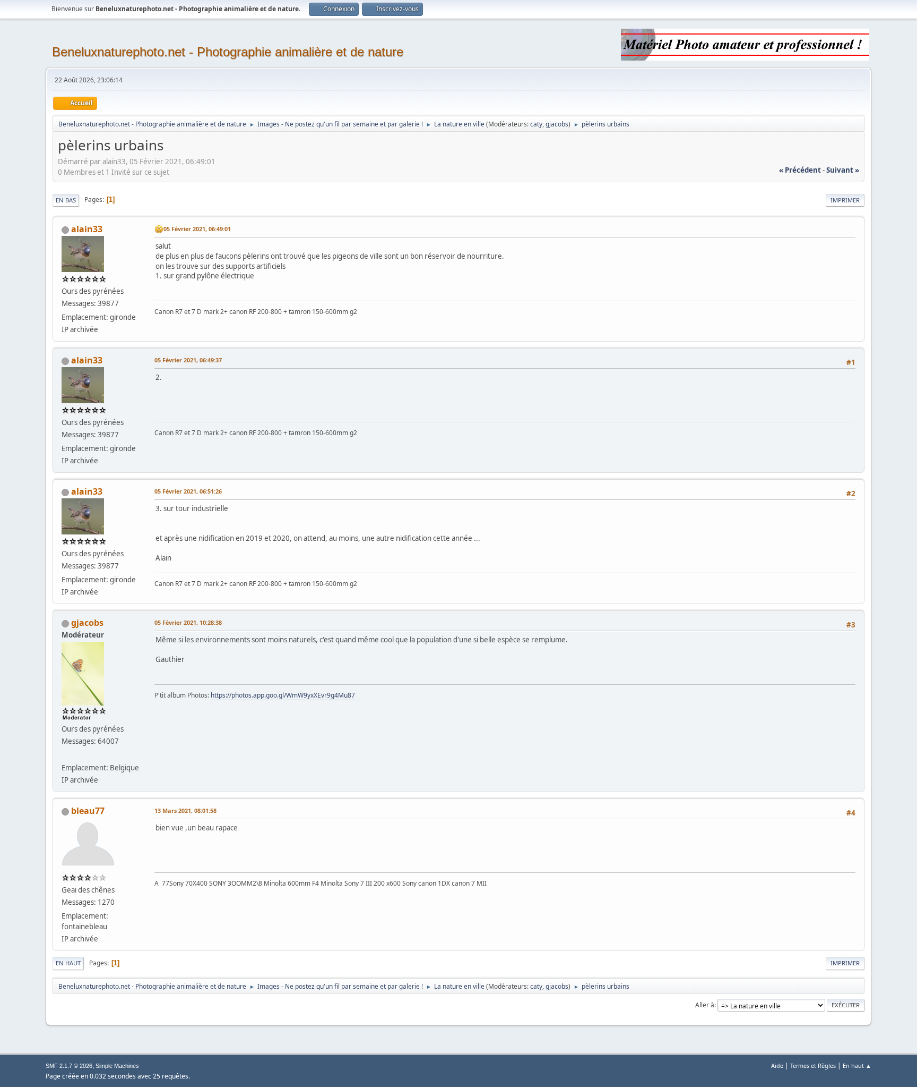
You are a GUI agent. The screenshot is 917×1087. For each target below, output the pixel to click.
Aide (777, 1065)
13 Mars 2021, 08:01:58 (185, 810)
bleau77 (88, 811)
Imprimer (845, 200)
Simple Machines (117, 1066)
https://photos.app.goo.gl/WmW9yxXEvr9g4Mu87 (283, 695)
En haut (68, 963)
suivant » (842, 170)
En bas (66, 200)
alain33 (86, 229)
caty (536, 124)
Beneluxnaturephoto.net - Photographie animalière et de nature (227, 52)
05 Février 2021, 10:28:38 (188, 622)
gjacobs (557, 124)
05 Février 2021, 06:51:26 (188, 491)
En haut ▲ (857, 1065)
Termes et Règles (813, 1065)
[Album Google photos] (66, 755)
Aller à (704, 1004)
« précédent (800, 170)
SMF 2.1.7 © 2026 (69, 1066)
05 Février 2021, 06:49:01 (197, 229)
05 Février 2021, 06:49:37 (188, 360)
